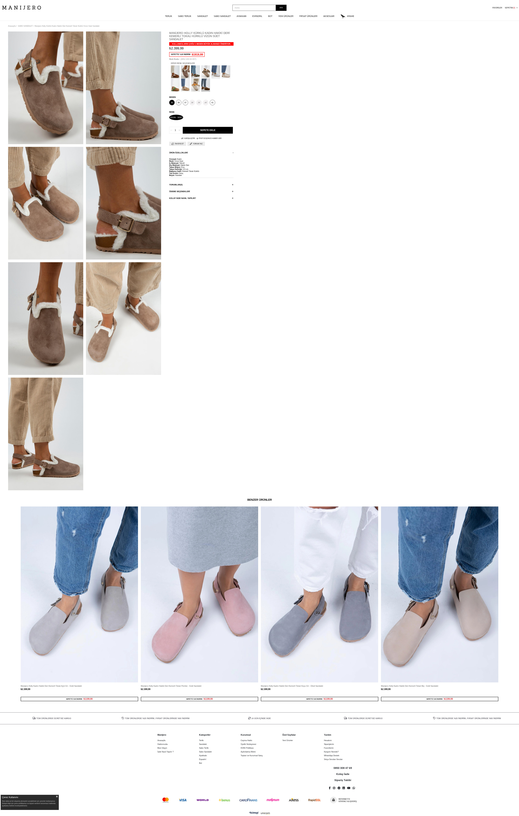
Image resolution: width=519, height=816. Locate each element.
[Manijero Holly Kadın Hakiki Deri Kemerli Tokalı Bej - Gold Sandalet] (439, 594)
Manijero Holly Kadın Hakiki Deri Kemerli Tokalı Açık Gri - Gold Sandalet (51, 686)
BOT (270, 16)
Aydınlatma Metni (248, 752)
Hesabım (328, 740)
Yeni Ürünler (287, 740)
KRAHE (350, 16)
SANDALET (202, 16)
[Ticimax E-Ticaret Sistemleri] (259, 813)
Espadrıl (202, 759)
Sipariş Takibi (342, 780)
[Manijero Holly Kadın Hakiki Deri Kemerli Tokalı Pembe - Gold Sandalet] (199, 594)
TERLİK (168, 16)
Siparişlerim (329, 744)
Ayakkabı (203, 755)
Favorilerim (329, 748)
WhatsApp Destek (331, 755)
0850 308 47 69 (343, 768)
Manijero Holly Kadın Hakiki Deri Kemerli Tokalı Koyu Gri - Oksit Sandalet (292, 686)
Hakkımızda (162, 744)
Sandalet (203, 744)
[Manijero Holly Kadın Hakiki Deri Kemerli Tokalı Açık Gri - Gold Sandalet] (79, 594)
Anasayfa (161, 740)
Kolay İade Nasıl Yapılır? (182, 198)
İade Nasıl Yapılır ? (165, 752)
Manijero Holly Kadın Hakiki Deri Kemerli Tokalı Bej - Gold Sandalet (409, 686)
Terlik (201, 740)
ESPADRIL (257, 16)
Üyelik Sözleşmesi (248, 744)
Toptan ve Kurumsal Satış (252, 755)
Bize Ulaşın (162, 748)
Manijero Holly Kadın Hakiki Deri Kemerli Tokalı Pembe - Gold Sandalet (171, 686)
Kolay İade (342, 774)
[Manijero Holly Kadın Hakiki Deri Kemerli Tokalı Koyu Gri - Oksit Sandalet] (319, 594)
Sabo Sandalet (205, 752)
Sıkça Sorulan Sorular (333, 759)
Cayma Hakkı (246, 740)
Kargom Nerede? (331, 752)
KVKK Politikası (247, 748)
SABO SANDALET (222, 16)
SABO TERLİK (184, 16)
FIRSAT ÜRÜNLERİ (308, 16)
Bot (200, 763)
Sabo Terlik (204, 748)
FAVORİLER (497, 8)
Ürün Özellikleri (178, 153)
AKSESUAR (328, 16)
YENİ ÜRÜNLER (285, 16)
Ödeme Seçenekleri (179, 191)
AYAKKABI (241, 16)
